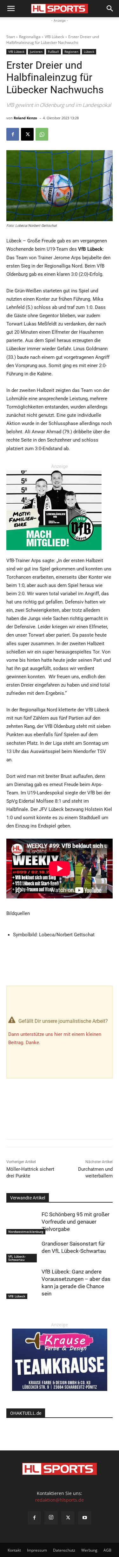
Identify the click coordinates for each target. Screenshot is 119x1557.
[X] (27, 134)
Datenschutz (64, 1550)
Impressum (37, 1550)
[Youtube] (84, 1518)
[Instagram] (51, 1518)
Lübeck (89, 51)
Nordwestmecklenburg (25, 1231)
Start (10, 36)
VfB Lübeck (54, 36)
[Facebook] (12, 134)
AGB (107, 1550)
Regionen (71, 51)
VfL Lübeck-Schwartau (17, 1258)
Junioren (36, 51)
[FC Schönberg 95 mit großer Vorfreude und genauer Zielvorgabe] (22, 1222)
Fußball (53, 51)
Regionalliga (30, 36)
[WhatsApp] (42, 134)
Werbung (89, 1550)
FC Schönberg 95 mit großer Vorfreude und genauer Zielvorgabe (75, 1221)
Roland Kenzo (25, 117)
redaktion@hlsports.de (59, 1500)
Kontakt (14, 1550)
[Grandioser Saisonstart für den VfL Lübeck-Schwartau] (22, 1251)
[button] (11, 8)
